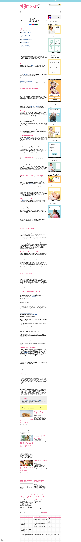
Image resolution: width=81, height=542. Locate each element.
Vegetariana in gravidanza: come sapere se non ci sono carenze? (39, 497)
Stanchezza (51, 148)
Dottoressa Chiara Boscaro (38, 501)
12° (52, 64)
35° (58, 71)
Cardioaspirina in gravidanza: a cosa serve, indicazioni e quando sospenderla (40, 528)
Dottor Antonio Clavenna (38, 416)
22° (52, 67)
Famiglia (54, 12)
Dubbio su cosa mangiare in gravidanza (39, 481)
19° (56, 66)
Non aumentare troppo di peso (26, 32)
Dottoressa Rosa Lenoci (38, 464)
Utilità (58, 12)
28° (54, 69)
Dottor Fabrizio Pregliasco (24, 424)
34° (56, 71)
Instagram (55, 1)
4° (56, 61)
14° (56, 64)
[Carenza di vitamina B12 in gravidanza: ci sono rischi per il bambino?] (26, 438)
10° (58, 62)
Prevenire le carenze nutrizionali (26, 33)
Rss (53, 1)
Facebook (57, 1)
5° (58, 61)
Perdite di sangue (52, 144)
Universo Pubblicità (51, 527)
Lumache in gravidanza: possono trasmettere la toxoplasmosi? (26, 420)
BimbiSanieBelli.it (30, 6)
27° (52, 69)
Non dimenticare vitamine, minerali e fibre (28, 39)
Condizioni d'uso (23, 524)
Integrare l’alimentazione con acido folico (28, 41)
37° (52, 72)
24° (56, 67)
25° (58, 67)
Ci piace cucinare (50, 526)
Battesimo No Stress (48, 13)
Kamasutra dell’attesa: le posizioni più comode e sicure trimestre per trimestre (40, 526)
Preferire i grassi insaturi (25, 38)
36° (50, 72)
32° (52, 71)
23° (54, 67)
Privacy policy (23, 523)
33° (54, 71)
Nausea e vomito (52, 147)
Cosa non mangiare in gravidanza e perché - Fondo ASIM (31, 400)
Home (21, 15)
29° (56, 69)
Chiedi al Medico (32, 13)
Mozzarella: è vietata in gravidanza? (40, 461)
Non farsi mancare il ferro (25, 42)
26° (50, 69)
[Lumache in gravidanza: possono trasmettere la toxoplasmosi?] (26, 413)
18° (54, 66)
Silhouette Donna (50, 525)
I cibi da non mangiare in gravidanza (26, 293)
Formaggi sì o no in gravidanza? (26, 480)
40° (58, 72)
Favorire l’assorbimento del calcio (26, 43)
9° (56, 62)
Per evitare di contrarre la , (26, 313)
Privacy (22, 522)
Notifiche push (23, 531)
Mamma (50, 12)
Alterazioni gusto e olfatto (53, 145)
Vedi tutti (54, 154)
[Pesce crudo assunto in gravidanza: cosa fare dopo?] (26, 463)
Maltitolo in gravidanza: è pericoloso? (38, 412)
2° (52, 61)
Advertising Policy (23, 530)
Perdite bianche (52, 150)
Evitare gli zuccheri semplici (25, 35)
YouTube (60, 1)
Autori (21, 526)
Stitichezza (51, 151)
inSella (49, 521)
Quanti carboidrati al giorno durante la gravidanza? (26, 496)
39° (56, 72)
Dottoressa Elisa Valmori (24, 448)
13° (54, 64)
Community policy (23, 525)
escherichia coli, (23, 341)
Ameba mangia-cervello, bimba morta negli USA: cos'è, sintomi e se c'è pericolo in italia (40, 519)
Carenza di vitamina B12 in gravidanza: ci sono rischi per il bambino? (26, 444)
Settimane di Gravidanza (40, 13)
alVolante (49, 518)
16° (50, 66)
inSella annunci (50, 522)
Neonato (36, 12)
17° (52, 66)
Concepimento (24, 12)
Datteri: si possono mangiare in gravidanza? (40, 436)
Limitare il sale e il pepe (25, 45)
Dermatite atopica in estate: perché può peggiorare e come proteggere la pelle (40, 521)
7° (52, 62)
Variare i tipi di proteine (25, 36)
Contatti (22, 518)
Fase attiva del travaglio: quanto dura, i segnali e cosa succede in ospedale (40, 524)
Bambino (41, 12)
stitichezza (31, 183)
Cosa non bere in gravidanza (26, 48)
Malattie (45, 12)
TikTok (58, 1)
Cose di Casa (50, 523)
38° (54, 72)
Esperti (22, 528)
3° (54, 61)
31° (50, 71)
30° (58, 69)
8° (54, 62)
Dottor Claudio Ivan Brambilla (24, 472)
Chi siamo (22, 519)
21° (50, 67)
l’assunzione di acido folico (34, 106)
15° (58, 64)
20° (58, 66)
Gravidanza (31, 12)
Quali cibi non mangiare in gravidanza (27, 46)
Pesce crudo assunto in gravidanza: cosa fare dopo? (26, 469)
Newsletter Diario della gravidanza (26, 529)
